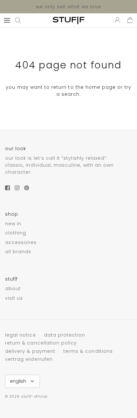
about (13, 288)
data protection (64, 335)
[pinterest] (26, 187)
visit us (14, 298)
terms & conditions (88, 351)
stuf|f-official (34, 396)
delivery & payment (30, 351)
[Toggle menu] (7, 20)
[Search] (21, 20)
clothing (15, 233)
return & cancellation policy (41, 343)
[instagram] (17, 187)
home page (100, 87)
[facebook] (7, 187)
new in (13, 223)
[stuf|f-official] (68, 20)
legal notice (20, 335)
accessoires (21, 242)
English (18, 381)
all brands (18, 251)
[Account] (116, 20)
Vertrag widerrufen (29, 359)
